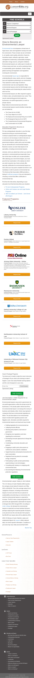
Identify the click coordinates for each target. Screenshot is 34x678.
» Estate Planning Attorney (11, 564)
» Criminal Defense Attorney (11, 578)
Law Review (10, 659)
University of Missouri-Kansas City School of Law (15, 360)
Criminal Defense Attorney (14, 620)
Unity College (6, 506)
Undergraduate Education (14, 637)
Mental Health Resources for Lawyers (16, 598)
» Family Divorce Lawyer (11, 567)
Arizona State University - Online (15, 261)
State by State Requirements (14, 600)
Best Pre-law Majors (12, 644)
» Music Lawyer (8, 581)
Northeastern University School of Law (15, 335)
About (16, 1)
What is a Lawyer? (12, 667)
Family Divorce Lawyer (13, 615)
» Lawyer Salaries (9, 541)
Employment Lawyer (12, 626)
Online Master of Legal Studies (19, 311)
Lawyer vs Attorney (12, 653)
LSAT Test (10, 641)
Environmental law (7, 48)
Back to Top (28, 527)
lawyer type (16, 76)
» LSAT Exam (8, 553)
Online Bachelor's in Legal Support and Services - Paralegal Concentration (17, 241)
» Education (8, 545)
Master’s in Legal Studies (13, 646)
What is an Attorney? (12, 669)
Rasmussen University (11, 291)
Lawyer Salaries (11, 602)
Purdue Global (9, 239)
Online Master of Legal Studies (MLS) (21, 338)
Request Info (17, 222)
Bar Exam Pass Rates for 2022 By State (17, 635)
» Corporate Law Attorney (11, 571)
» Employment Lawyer (10, 588)
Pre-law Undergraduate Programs (15, 187)
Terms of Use (22, 675)
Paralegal (10, 628)
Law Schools (11, 639)
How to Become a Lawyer (14, 675)
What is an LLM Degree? (13, 665)
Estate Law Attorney (12, 613)
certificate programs (12, 174)
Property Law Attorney (13, 624)
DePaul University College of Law (15, 309)
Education (10, 604)
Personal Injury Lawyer (13, 618)
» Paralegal (7, 591)
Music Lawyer (11, 622)
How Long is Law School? (13, 657)
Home (10, 1)
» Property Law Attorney (10, 584)
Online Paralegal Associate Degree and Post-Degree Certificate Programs (17, 293)
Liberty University (10, 215)
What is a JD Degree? (13, 655)
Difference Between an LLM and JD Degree (17, 663)
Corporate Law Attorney (13, 616)
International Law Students (14, 661)
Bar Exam (10, 642)
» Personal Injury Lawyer (11, 574)
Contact (23, 1)
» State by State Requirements (12, 538)
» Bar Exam (8, 556)
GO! (17, 35)
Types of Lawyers (12, 606)
